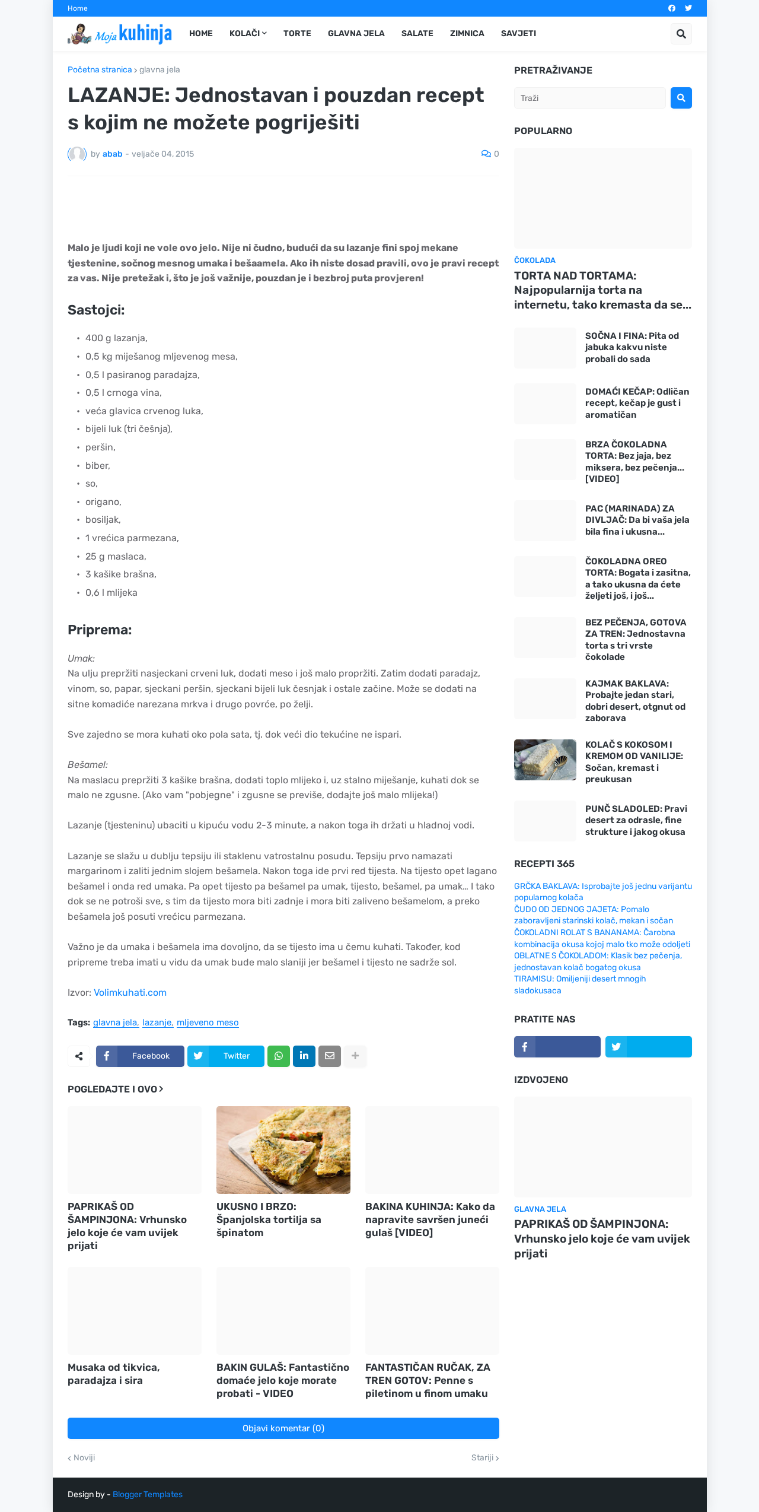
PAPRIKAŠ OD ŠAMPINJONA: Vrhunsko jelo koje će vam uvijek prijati (127, 1225)
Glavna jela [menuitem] (356, 33)
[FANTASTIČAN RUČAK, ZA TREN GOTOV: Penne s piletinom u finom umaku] (432, 1311)
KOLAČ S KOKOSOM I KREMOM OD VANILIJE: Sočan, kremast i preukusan (634, 762)
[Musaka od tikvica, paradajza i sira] (135, 1311)
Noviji (84, 1458)
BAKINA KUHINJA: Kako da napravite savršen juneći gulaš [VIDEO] (430, 1219)
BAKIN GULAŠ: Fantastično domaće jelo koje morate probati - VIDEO (282, 1380)
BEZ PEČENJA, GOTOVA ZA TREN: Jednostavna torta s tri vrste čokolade (636, 640)
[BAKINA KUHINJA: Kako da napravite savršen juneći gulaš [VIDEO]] (432, 1150)
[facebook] (671, 8)
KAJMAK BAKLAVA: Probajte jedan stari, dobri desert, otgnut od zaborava (635, 701)
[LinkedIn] (304, 1056)
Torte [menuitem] (297, 33)
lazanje (156, 1023)
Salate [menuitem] (417, 33)
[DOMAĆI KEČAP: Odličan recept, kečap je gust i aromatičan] (545, 403)
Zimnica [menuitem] (467, 33)
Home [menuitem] (201, 33)
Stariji (482, 1458)
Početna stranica (100, 70)
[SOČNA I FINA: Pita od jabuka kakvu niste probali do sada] (545, 348)
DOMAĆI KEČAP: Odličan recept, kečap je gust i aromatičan (637, 403)
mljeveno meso (208, 1023)
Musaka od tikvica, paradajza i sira (114, 1373)
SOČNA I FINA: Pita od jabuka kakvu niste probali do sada (632, 347)
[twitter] (688, 8)
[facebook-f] (557, 1046)
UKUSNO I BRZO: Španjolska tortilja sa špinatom (268, 1219)
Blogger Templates (148, 1494)
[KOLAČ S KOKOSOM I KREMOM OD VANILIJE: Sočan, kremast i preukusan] (545, 759)
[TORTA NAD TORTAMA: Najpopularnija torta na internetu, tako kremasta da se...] (603, 198)
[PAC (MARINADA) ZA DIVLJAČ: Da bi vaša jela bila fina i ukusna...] (545, 520)
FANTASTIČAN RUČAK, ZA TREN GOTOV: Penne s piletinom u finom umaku (427, 1380)
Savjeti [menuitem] (518, 33)
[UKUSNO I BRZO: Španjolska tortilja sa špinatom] (283, 1150)
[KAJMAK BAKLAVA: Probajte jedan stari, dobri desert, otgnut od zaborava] (545, 698)
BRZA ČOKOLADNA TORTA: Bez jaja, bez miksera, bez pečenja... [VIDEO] (634, 462)
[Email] (329, 1056)
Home (78, 8)
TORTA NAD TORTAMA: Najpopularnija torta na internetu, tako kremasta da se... (602, 290)
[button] (681, 34)
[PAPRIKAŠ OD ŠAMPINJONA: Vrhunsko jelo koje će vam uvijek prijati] (135, 1150)
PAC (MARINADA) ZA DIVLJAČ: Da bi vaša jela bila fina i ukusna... (637, 520)
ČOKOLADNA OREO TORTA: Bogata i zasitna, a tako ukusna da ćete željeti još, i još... (638, 579)
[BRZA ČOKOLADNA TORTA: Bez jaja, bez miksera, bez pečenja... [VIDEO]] (545, 459)
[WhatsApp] (278, 1056)
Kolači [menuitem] (244, 33)
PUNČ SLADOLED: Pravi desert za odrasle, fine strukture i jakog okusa (636, 820)
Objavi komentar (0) (283, 1428)
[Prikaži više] (355, 1056)
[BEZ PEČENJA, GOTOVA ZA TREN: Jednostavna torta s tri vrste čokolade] (545, 637)
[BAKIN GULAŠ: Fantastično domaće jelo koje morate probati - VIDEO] (283, 1311)
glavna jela (159, 70)
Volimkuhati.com (130, 992)
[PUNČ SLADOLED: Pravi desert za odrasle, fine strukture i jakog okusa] (545, 821)
